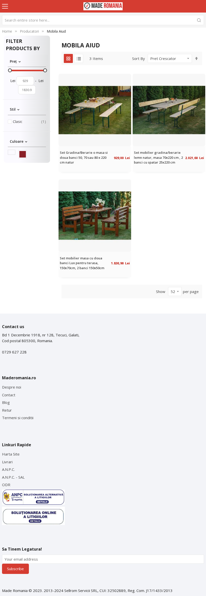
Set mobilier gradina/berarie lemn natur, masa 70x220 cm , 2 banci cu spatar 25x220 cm (158, 157)
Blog (6, 402)
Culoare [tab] (16, 141)
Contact (8, 394)
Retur (7, 410)
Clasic (29, 121)
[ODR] (33, 516)
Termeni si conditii (17, 417)
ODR (6, 484)
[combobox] (103, 20)
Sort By (138, 58)
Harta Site (11, 454)
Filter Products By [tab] (23, 45)
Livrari (7, 461)
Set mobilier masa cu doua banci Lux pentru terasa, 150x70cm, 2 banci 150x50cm (82, 263)
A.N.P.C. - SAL (13, 477)
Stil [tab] (13, 109)
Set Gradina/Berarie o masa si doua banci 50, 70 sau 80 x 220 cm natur (84, 157)
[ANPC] (33, 497)
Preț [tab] (13, 61)
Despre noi (11, 387)
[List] (78, 58)
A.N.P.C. (8, 469)
